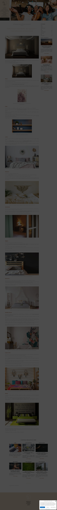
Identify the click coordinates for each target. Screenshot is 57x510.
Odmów (48, 507)
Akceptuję (42, 507)
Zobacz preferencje (53, 507)
